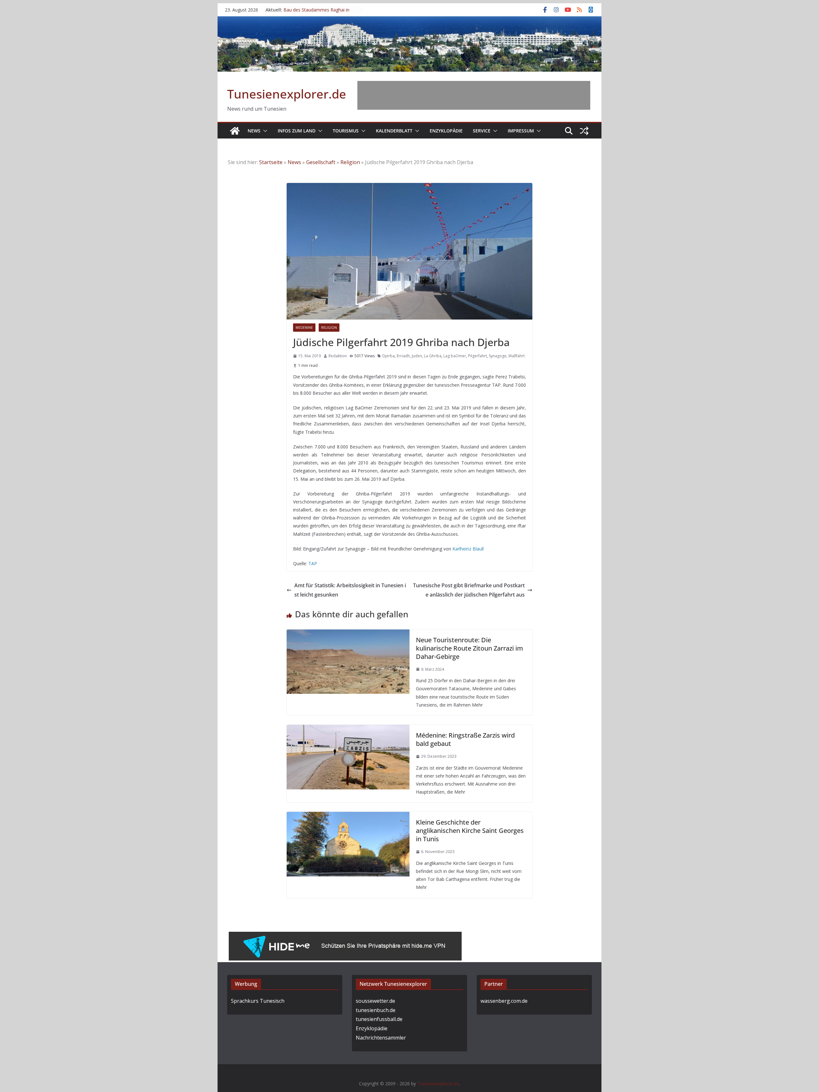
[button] (263, 130)
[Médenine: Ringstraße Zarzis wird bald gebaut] (348, 729)
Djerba (388, 356)
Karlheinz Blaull (468, 549)
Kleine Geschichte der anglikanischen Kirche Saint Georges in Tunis (470, 830)
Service (481, 131)
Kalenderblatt (394, 131)
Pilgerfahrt (477, 356)
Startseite (270, 162)
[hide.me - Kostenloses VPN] (345, 936)
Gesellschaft (320, 162)
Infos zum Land (296, 131)
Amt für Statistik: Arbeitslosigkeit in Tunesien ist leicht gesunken (350, 590)
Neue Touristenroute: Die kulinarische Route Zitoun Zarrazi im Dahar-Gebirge (469, 648)
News (254, 131)
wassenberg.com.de (504, 1000)
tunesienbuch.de (375, 1010)
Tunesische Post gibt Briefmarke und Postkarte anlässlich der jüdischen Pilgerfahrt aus (469, 590)
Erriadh (403, 356)
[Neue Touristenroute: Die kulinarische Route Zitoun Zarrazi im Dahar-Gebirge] (348, 633)
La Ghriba (432, 356)
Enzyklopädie (446, 131)
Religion (350, 162)
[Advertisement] (473, 95)
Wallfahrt (516, 356)
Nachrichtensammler (381, 1037)
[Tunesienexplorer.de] (235, 130)
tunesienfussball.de (379, 1019)
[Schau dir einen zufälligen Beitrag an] (584, 130)
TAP (312, 563)
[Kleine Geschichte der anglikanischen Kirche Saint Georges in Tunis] (348, 816)
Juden (417, 356)
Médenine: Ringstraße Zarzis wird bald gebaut (465, 739)
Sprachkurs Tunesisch (257, 1000)
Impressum (521, 131)
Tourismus (346, 131)
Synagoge (497, 356)
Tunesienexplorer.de (286, 93)
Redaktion (338, 356)
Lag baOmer (454, 356)
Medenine (304, 327)
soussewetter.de (375, 1000)
